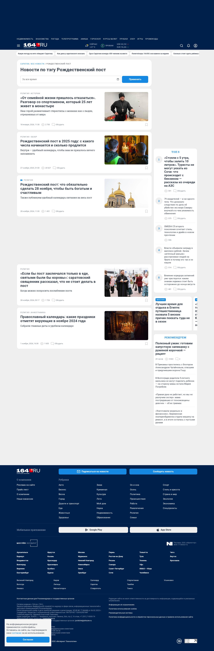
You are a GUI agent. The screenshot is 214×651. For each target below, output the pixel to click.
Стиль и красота (171, 489)
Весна (62, 494)
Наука (100, 508)
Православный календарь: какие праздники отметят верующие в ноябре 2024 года (57, 319)
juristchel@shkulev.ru (83, 621)
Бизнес (62, 489)
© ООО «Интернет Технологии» (63, 641)
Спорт (166, 485)
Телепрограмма (69, 39)
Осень (133, 489)
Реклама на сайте (26, 485)
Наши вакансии (25, 499)
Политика (135, 494)
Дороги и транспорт (69, 503)
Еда (60, 508)
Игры (140, 39)
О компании (23, 494)
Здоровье (64, 517)
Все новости (37, 64)
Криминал (102, 489)
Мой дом (101, 503)
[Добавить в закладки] (146, 124)
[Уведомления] (188, 46)
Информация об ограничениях (121, 605)
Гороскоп (95, 39)
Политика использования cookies (123, 609)
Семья (133, 517)
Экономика (169, 503)
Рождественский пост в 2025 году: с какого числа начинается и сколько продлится (57, 143)
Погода (55, 39)
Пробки (124, 39)
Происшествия (137, 499)
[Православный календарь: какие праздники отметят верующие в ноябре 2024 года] (126, 325)
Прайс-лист (23, 489)
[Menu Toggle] (18, 46)
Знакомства (42, 39)
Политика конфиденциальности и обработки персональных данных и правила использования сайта (151, 617)
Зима (99, 485)
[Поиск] (181, 46)
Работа (133, 503)
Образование (103, 517)
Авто (61, 485)
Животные (64, 513)
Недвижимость (25, 39)
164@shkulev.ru (48, 619)
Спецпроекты (170, 508)
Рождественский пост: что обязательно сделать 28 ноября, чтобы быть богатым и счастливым (56, 188)
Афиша (84, 39)
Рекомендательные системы (120, 613)
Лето (99, 499)
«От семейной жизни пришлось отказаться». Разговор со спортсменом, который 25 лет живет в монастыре (58, 102)
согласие (16, 633)
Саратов (24, 64)
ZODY (132, 39)
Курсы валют (110, 39)
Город (62, 499)
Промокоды (151, 39)
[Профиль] (195, 46)
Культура (101, 494)
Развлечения (137, 508)
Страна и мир (170, 494)
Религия (134, 513)
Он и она (134, 485)
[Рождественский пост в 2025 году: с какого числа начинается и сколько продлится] (126, 149)
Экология (168, 499)
